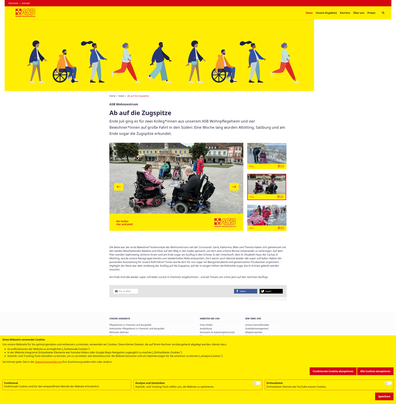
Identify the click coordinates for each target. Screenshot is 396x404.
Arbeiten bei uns (210, 318)
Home (112, 95)
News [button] (309, 13)
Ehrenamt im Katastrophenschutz (217, 332)
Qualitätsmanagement (257, 328)
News (121, 95)
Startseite (13, 3)
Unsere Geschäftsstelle (257, 324)
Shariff (283, 299)
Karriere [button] (345, 13)
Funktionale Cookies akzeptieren (333, 371)
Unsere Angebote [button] (326, 13)
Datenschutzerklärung (48, 362)
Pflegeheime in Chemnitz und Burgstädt (130, 324)
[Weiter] (234, 187)
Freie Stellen (206, 324)
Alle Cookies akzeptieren (375, 371)
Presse (371, 13)
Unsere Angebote (119, 318)
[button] (125, 291)
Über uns (358, 13)
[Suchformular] (383, 13)
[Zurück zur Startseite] (25, 13)
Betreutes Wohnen (119, 332)
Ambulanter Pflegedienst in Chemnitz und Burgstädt (136, 328)
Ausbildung (206, 328)
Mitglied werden (253, 332)
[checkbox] (257, 383)
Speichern (384, 396)
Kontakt (26, 3)
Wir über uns (253, 318)
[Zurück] (118, 187)
